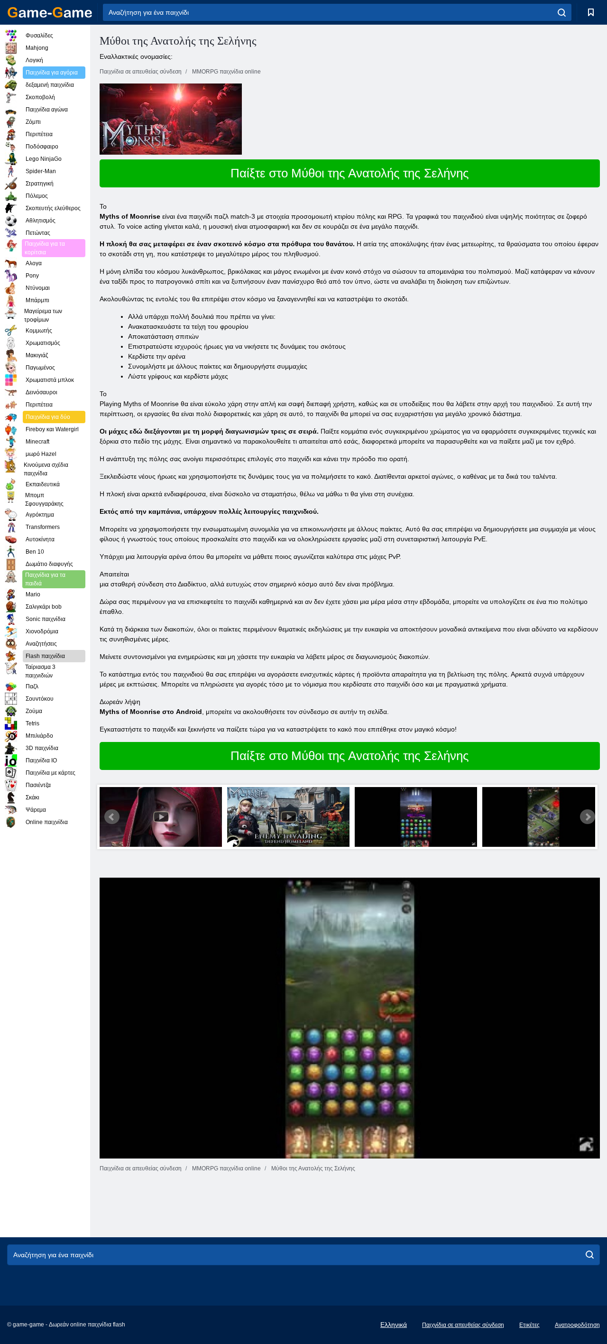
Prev (112, 817)
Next (587, 817)
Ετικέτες (529, 1325)
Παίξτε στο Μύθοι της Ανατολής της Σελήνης (349, 173)
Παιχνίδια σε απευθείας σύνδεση (463, 1325)
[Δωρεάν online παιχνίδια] (49, 12)
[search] (562, 12)
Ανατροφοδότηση (577, 1325)
